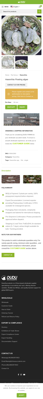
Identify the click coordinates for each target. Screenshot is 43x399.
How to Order (6, 309)
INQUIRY (22, 107)
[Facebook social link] (18, 374)
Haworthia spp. (15, 160)
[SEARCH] (39, 11)
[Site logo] (21, 2)
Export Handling (7, 338)
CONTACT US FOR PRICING (16, 85)
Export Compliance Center (10, 334)
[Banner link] (11, 179)
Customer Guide (7, 306)
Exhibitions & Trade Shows (10, 331)
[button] (4, 35)
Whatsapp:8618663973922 (11, 357)
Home (7, 75)
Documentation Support (9, 341)
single (26, 160)
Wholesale (5, 302)
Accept (21, 395)
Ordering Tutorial (7, 313)
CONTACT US (8, 255)
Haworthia (23, 75)
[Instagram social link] (21, 374)
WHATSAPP (11, 107)
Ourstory (4, 327)
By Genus (14, 75)
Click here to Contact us (25, 96)
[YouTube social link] (24, 374)
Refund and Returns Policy (10, 316)
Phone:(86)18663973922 (10, 365)
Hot (22, 160)
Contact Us (5, 368)
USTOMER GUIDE (18, 248)
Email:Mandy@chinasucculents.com (13, 361)
